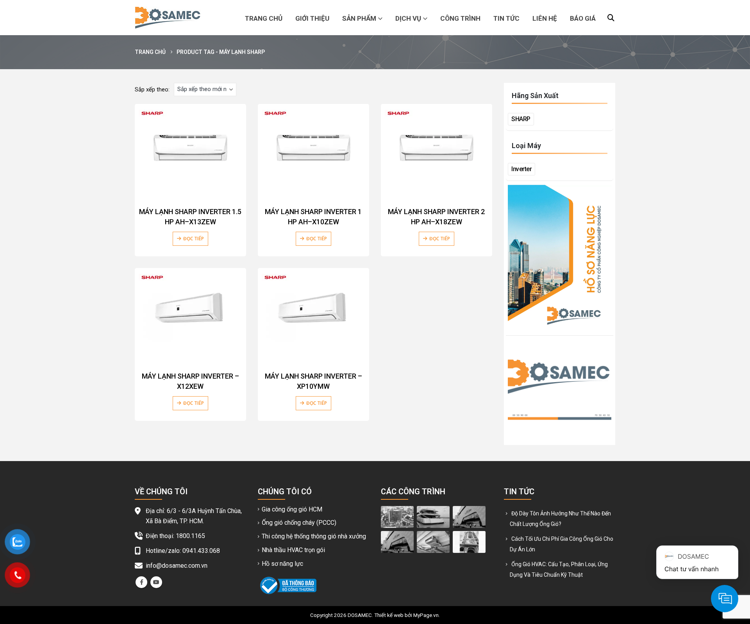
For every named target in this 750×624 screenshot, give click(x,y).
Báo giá (583, 18)
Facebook (141, 582)
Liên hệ (544, 18)
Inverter (521, 169)
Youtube (156, 582)
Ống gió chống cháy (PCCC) (299, 522)
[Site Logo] (167, 18)
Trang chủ (263, 18)
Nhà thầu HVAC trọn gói (293, 550)
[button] (611, 18)
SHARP (520, 119)
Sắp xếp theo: (152, 89)
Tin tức (506, 18)
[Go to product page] (190, 150)
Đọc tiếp (193, 238)
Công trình (460, 18)
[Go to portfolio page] (397, 516)
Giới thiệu (312, 18)
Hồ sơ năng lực (282, 563)
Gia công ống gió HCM (292, 509)
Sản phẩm (359, 18)
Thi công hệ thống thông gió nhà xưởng (314, 536)
